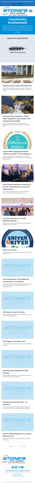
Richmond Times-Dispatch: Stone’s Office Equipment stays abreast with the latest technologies (17, 118)
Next (24, 446)
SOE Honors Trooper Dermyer (14, 312)
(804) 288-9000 (17, 474)
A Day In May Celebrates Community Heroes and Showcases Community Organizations (17, 186)
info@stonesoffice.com (17, 476)
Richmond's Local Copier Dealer (17, 471)
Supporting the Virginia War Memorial (17, 86)
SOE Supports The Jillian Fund (14, 341)
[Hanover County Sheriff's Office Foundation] (17, 49)
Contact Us (17, 4)
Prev (10, 446)
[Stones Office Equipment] (14, 11)
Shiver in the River (10, 250)
